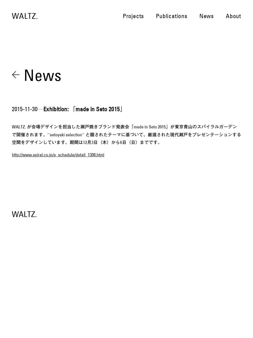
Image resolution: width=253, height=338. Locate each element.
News (206, 16)
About (233, 16)
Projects (133, 16)
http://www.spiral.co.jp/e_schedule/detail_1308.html (58, 155)
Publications (172, 16)
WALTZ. (25, 16)
